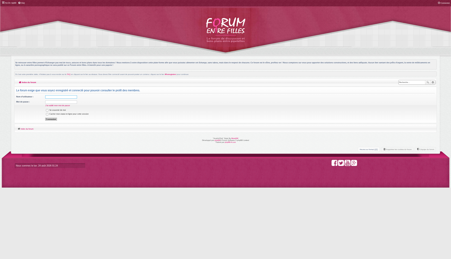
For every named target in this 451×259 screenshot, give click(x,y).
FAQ (68, 74)
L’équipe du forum (426, 149)
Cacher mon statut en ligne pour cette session (69, 114)
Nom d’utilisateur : (24, 97)
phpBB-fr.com (230, 142)
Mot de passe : (23, 102)
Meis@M (234, 138)
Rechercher (427, 82)
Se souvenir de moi (57, 110)
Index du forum (28, 82)
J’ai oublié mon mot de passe (57, 105)
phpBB (217, 140)
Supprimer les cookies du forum (399, 149)
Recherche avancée (432, 82)
